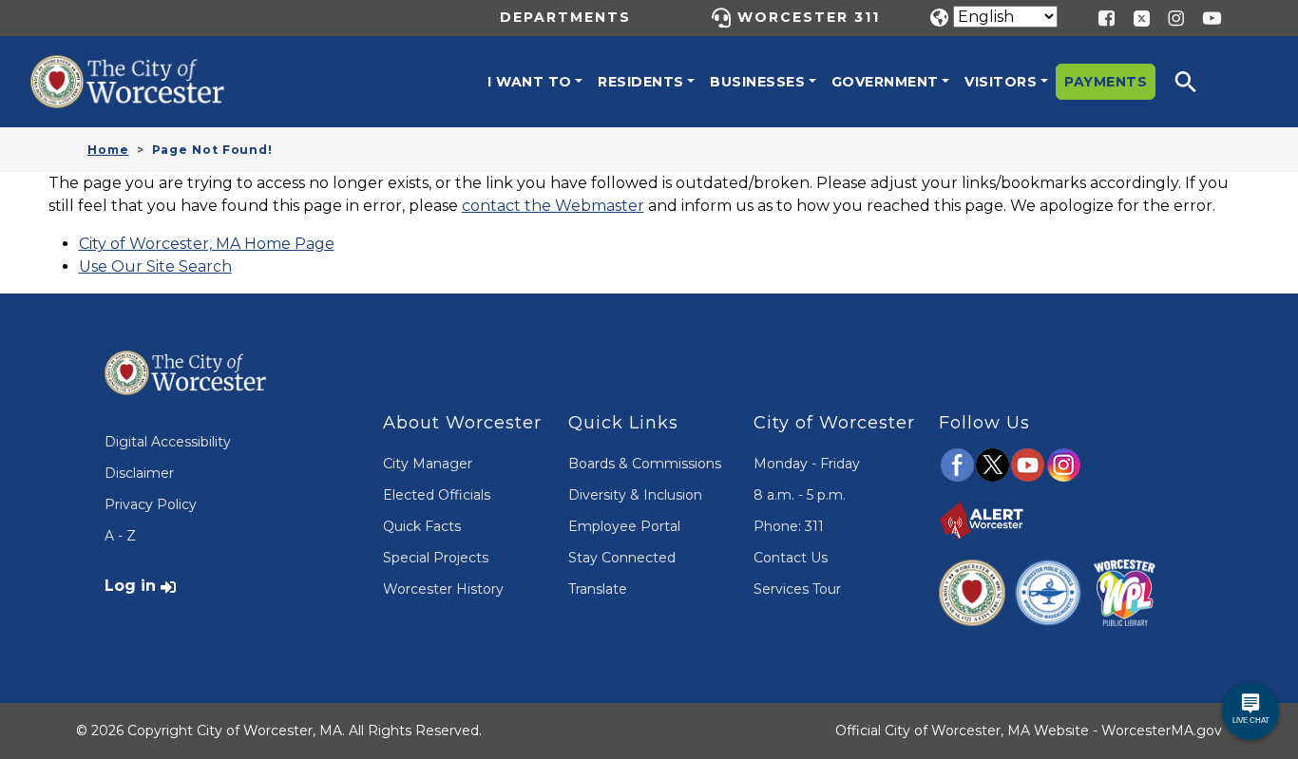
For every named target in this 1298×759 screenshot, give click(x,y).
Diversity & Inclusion (635, 494)
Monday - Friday (807, 463)
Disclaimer (139, 473)
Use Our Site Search (155, 266)
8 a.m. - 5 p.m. (800, 494)
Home (108, 149)
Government (885, 81)
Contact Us (791, 557)
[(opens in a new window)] (1134, 17)
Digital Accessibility (168, 441)
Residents (641, 81)
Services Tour (797, 589)
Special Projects (435, 557)
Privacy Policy (151, 504)
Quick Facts (422, 526)
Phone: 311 (789, 526)
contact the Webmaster (553, 206)
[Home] (144, 69)
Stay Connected (622, 557)
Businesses (757, 81)
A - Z (120, 535)
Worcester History (443, 589)
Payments (1105, 81)
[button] (1198, 81)
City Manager (427, 463)
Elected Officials (436, 494)
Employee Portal (624, 526)
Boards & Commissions (644, 463)
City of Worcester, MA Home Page (206, 244)
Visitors (1000, 81)
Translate (597, 589)
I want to (529, 81)
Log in (130, 586)
